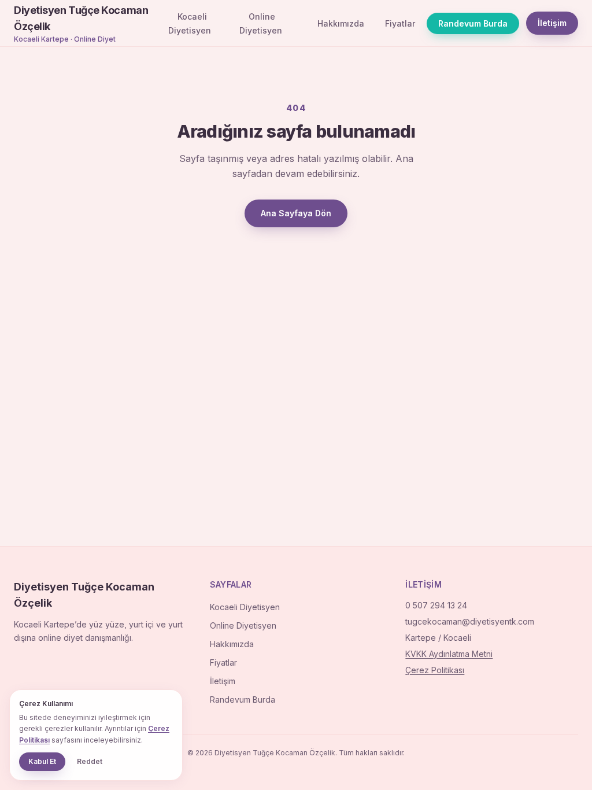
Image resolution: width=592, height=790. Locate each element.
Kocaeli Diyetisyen (189, 23)
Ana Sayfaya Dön (296, 213)
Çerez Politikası (434, 670)
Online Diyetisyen (260, 23)
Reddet (89, 761)
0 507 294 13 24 (436, 605)
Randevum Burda (473, 23)
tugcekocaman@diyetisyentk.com (469, 621)
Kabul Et (42, 761)
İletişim (552, 23)
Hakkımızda (340, 23)
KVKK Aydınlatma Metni (449, 654)
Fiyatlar (400, 23)
